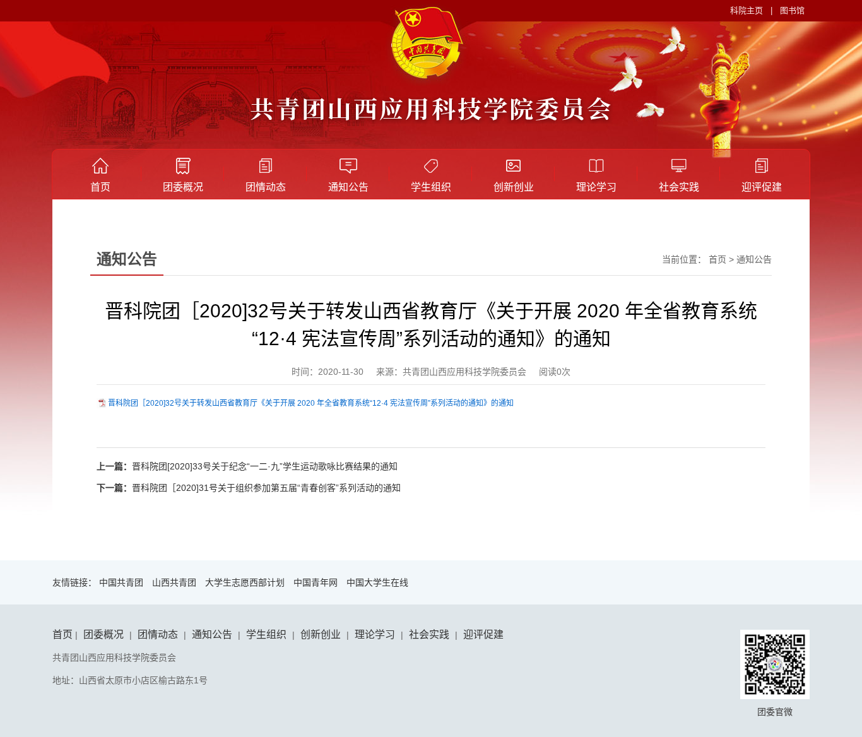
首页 (100, 187)
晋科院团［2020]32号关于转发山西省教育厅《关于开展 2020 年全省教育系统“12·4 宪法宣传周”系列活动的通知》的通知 (311, 403)
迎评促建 (761, 187)
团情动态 (265, 187)
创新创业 (513, 187)
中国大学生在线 (377, 582)
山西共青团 (174, 582)
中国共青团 (121, 582)
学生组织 (431, 187)
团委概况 (183, 187)
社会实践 (679, 187)
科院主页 (746, 10)
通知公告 (348, 187)
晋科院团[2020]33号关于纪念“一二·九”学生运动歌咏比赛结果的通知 (265, 466)
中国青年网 (315, 582)
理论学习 (596, 187)
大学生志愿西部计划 (245, 582)
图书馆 (792, 10)
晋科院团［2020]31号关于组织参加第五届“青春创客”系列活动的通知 (266, 488)
